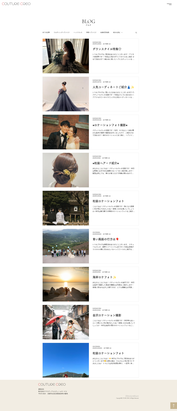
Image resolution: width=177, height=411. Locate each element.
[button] (169, 4)
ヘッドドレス (78, 32)
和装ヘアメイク (91, 32)
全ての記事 (46, 32)
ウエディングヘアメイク (62, 32)
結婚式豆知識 (104, 32)
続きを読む (116, 32)
